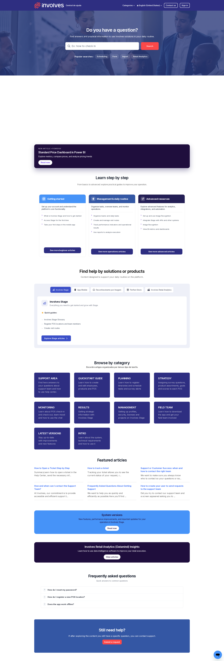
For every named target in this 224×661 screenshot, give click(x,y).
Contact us (171, 5)
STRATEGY (164, 378)
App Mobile (82, 290)
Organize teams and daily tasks (106, 216)
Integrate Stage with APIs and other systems (161, 220)
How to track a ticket (98, 468)
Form (115, 56)
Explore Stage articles (54, 338)
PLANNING (124, 378)
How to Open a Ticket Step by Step (52, 468)
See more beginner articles (62, 250)
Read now (45, 162)
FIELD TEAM (165, 407)
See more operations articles (112, 251)
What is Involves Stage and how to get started (62, 216)
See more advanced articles (161, 251)
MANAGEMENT (127, 407)
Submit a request (112, 642)
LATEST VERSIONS (49, 433)
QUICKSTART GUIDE (90, 378)
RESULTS (83, 407)
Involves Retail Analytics (161, 290)
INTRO (82, 433)
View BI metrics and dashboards (156, 229)
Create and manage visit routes (106, 220)
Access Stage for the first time (56, 220)
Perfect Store (136, 290)
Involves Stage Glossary (54, 319)
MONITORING (46, 407)
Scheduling (102, 56)
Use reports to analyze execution (106, 232)
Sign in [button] (185, 5)
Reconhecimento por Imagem (108, 290)
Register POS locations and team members (62, 324)
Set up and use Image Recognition (157, 216)
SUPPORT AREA (47, 378)
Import (125, 56)
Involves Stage (62, 290)
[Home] (49, 5)
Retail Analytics (140, 56)
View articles (112, 557)
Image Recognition (150, 225)
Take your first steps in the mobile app (59, 225)
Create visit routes (52, 328)
